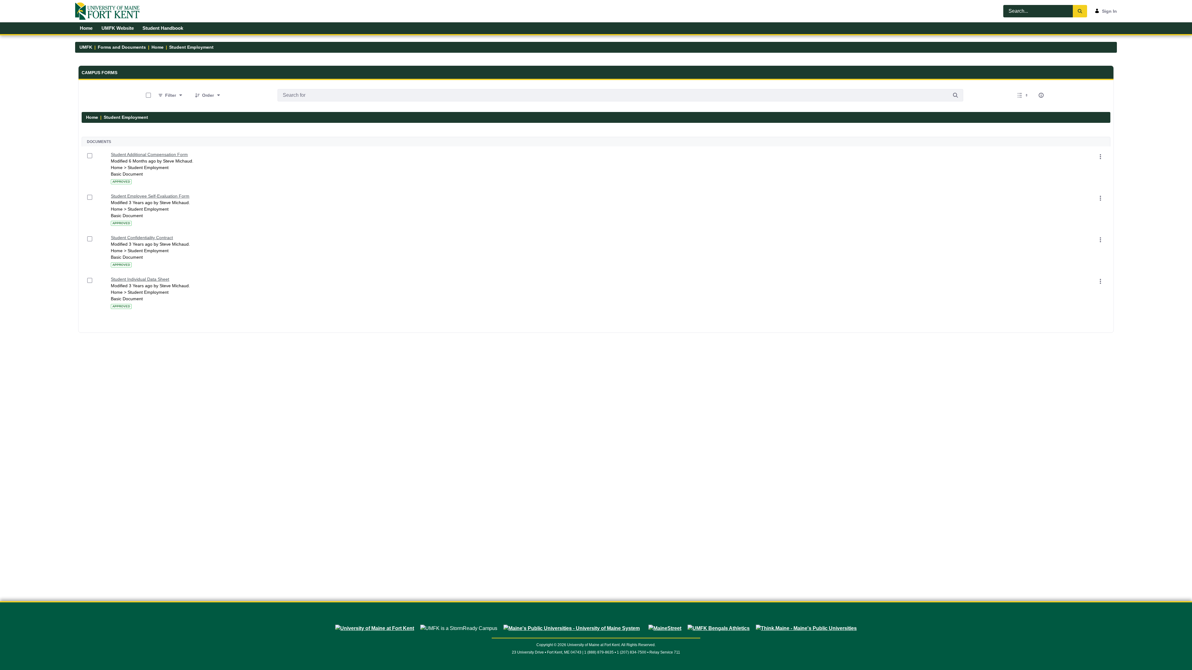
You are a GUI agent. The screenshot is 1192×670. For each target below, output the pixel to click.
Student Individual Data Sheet (140, 279)
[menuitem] (86, 28)
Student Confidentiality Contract (142, 237)
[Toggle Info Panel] (1041, 95)
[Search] (1080, 11)
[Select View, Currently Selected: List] (1023, 95)
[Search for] (955, 95)
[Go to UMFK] (109, 11)
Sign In (1109, 11)
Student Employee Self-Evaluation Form (150, 196)
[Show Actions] (1100, 157)
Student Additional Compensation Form (149, 154)
